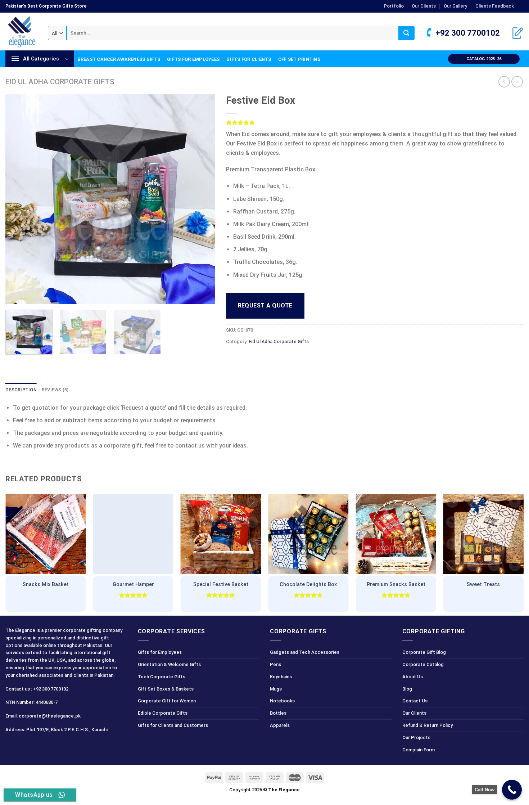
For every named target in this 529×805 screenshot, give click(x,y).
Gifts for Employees (193, 59)
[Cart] (518, 33)
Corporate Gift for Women (167, 700)
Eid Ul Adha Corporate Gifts (59, 81)
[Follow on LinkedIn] (50, 745)
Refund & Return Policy (427, 725)
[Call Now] (512, 790)
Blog (407, 689)
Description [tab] (21, 389)
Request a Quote (265, 305)
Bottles (278, 713)
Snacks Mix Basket (46, 584)
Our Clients (424, 6)
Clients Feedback (494, 6)
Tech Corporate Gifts (161, 676)
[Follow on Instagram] (25, 745)
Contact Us (415, 700)
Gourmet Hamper (133, 584)
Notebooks (282, 700)
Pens (275, 664)
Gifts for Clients (248, 59)
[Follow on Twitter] (38, 745)
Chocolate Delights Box (308, 584)
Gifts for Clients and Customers (173, 725)
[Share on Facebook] (232, 358)
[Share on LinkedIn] (284, 358)
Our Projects (416, 737)
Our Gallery (455, 6)
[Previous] (18, 199)
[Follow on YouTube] (63, 745)
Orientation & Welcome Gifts (169, 664)
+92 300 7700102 (467, 32)
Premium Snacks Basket (396, 584)
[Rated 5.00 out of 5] (133, 595)
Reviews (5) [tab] (55, 389)
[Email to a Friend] (258, 358)
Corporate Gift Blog (424, 652)
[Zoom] (15, 295)
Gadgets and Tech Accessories (304, 652)
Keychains (281, 676)
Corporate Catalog (423, 664)
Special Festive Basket (220, 584)
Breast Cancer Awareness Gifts (118, 59)
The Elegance (284, 789)
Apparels (280, 725)
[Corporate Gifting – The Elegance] (21, 31)
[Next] (201, 199)
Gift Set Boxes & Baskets (166, 689)
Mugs (276, 689)
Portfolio (394, 6)
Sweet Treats (483, 584)
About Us (412, 676)
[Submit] (406, 33)
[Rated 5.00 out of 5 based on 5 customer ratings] (375, 122)
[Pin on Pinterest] (271, 358)
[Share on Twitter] (245, 358)
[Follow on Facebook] (12, 745)
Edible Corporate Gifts (162, 713)
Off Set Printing (299, 59)
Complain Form (418, 749)
